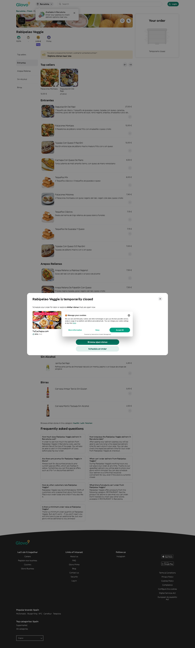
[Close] (160, 299)
